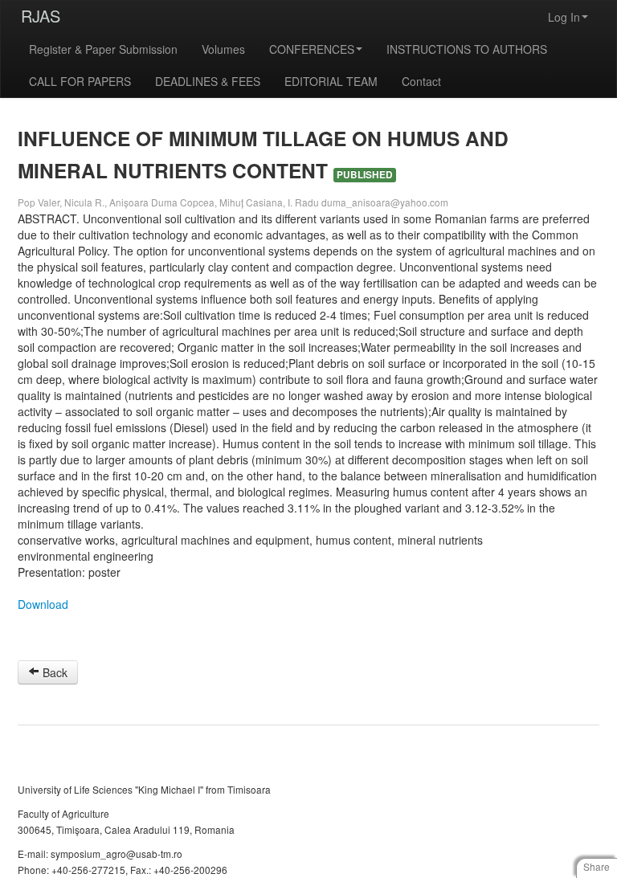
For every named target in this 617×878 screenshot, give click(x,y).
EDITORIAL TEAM (331, 81)
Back (53, 672)
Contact (421, 81)
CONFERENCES (311, 49)
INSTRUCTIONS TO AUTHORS (466, 49)
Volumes (223, 49)
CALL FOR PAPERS (80, 81)
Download (43, 604)
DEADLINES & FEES (207, 81)
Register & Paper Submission (103, 49)
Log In (564, 17)
